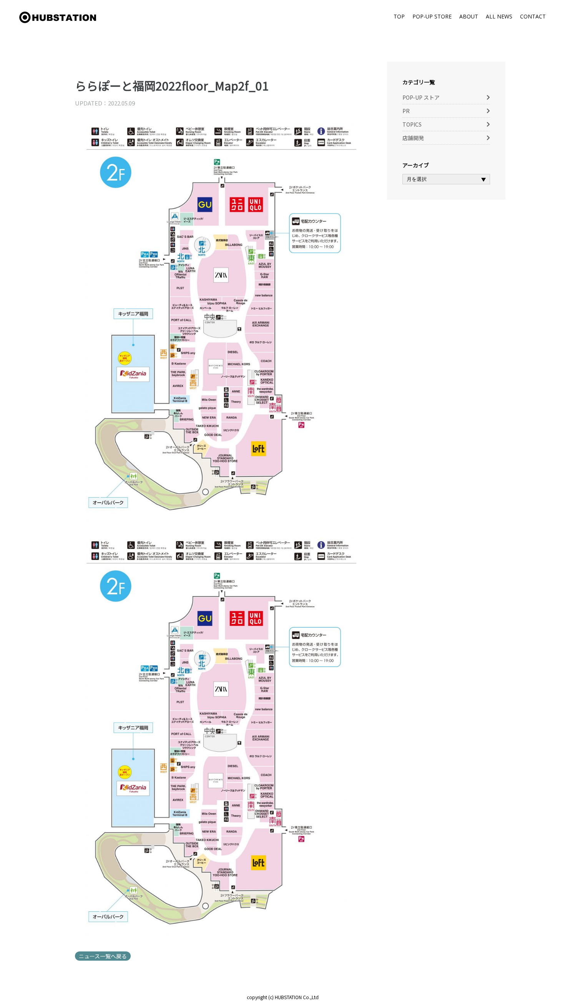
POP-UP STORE (432, 16)
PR (406, 111)
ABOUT (468, 16)
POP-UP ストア (421, 97)
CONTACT (533, 16)
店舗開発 (413, 138)
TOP (399, 16)
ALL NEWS (499, 16)
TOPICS (412, 124)
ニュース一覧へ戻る (103, 956)
